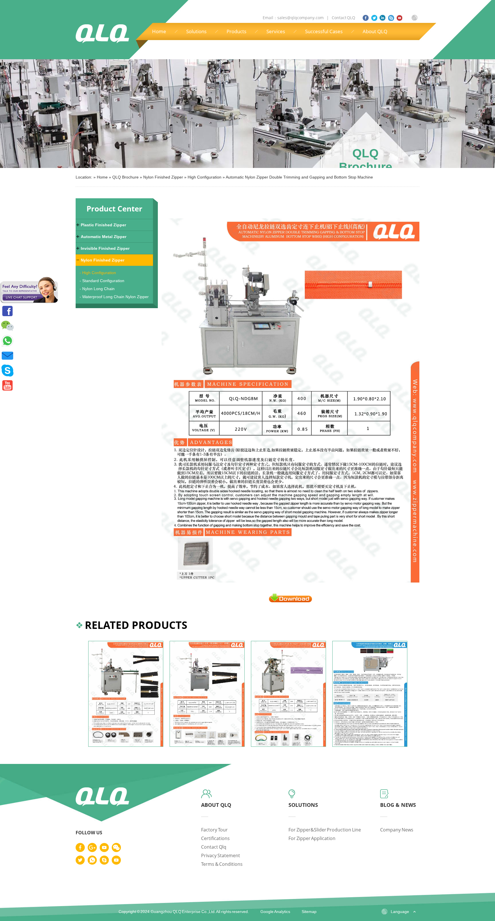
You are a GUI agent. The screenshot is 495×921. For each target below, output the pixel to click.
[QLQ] (102, 805)
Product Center (114, 208)
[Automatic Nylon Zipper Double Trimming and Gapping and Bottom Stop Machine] (290, 600)
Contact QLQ (343, 17)
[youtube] (399, 18)
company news (396, 830)
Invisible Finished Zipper (105, 248)
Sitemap (309, 911)
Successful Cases (324, 31)
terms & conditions (222, 864)
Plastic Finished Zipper (103, 225)
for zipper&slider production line (324, 830)
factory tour (214, 830)
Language (400, 911)
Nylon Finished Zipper (163, 177)
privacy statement (220, 855)
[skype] (391, 18)
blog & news (398, 804)
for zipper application (311, 838)
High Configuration (204, 177)
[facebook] (366, 18)
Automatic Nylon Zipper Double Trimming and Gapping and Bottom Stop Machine (299, 177)
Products (236, 31)
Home (159, 31)
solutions (303, 804)
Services (275, 31)
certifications (215, 838)
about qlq (216, 804)
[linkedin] (383, 18)
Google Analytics (275, 911)
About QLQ (375, 31)
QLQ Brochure (125, 177)
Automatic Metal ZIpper (103, 236)
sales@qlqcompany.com (301, 17)
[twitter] (374, 18)
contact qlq (213, 847)
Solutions (196, 31)
